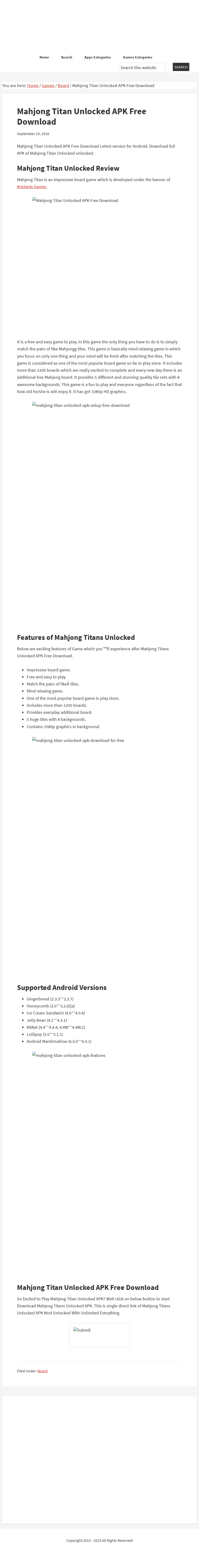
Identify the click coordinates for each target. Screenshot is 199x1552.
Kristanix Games (31, 186)
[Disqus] (99, 1459)
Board (43, 1370)
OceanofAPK (99, 26)
